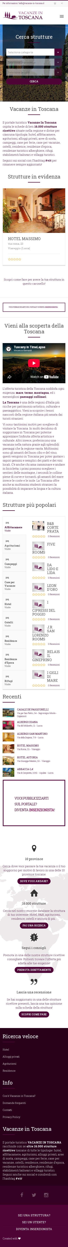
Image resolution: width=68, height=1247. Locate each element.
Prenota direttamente (34, 970)
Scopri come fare (34, 1014)
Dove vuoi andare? (34, 881)
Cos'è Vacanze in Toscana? (19, 1096)
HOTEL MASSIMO (24, 238)
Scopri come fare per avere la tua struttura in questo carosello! (34, 281)
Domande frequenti (14, 1103)
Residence (9, 1070)
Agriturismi (9, 1063)
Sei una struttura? (34, 1215)
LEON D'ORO (52, 587)
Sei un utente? (34, 1222)
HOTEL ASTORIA (27, 757)
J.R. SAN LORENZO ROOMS (43, 633)
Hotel (6, 1049)
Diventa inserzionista (34, 1229)
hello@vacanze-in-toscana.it (31, 3)
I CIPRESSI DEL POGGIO (43, 608)
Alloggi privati (11, 1056)
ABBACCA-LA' (25, 769)
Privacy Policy (11, 1117)
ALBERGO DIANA (27, 722)
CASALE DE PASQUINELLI (33, 709)
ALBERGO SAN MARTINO (32, 733)
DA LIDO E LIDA (52, 569)
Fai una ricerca (34, 925)
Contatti (7, 1110)
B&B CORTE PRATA (53, 527)
